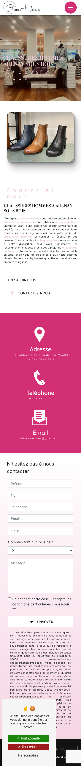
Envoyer (45, 622)
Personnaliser (29, 755)
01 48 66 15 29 (40, 398)
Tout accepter (30, 738)
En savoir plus (22, 280)
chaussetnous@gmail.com (40, 438)
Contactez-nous (34, 293)
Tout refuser (30, 747)
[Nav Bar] (71, 8)
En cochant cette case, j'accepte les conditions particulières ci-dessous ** (41, 604)
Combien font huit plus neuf (31, 542)
